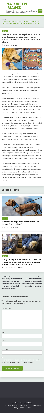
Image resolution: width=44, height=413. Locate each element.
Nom (4, 332)
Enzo (16, 45)
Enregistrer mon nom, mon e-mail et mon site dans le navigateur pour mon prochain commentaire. (21, 361)
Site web (5, 349)
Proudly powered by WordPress (15, 405)
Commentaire (7, 308)
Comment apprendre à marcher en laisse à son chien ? (20, 223)
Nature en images (16, 5)
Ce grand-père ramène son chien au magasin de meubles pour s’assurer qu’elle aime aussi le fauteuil (21, 262)
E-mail (4, 341)
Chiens (5, 31)
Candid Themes (25, 408)
